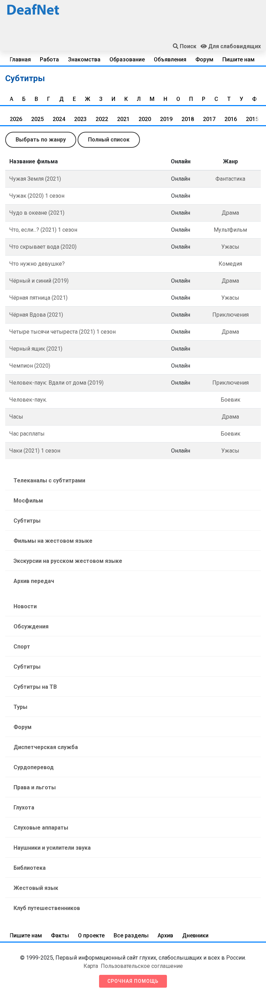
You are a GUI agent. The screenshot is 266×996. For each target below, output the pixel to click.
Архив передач (34, 581)
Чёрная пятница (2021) (38, 297)
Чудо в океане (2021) (36, 212)
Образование (127, 59)
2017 (209, 119)
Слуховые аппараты (41, 827)
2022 (102, 119)
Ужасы (230, 246)
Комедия (230, 263)
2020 (145, 119)
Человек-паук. (28, 399)
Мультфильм (230, 229)
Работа (49, 59)
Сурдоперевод (34, 767)
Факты (60, 935)
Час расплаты (27, 433)
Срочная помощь (133, 981)
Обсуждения (31, 626)
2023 (80, 119)
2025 (37, 119)
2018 (187, 119)
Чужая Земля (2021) (35, 178)
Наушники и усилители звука (52, 847)
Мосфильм (28, 500)
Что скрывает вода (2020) (43, 246)
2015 (252, 119)
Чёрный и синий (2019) (39, 280)
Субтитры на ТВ (35, 687)
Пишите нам (238, 59)
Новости (25, 606)
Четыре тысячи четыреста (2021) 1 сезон (62, 331)
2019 (166, 119)
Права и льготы (35, 787)
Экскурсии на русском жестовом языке (68, 561)
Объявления (170, 59)
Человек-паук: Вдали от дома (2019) (56, 382)
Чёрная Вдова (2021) (36, 314)
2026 (16, 119)
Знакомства (84, 59)
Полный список (109, 139)
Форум (204, 59)
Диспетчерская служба (46, 747)
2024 (59, 119)
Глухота (24, 807)
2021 (123, 119)
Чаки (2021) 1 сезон (34, 450)
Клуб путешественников (47, 908)
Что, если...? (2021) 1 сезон (43, 229)
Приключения (230, 314)
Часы (16, 416)
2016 (230, 119)
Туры (20, 707)
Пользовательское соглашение (142, 966)
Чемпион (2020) (29, 365)
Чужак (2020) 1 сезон (36, 195)
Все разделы (131, 935)
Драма (230, 212)
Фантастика (230, 178)
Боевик (230, 399)
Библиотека (30, 868)
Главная (20, 59)
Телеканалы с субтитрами (49, 480)
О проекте (91, 935)
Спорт (22, 646)
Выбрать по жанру (41, 139)
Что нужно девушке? (37, 263)
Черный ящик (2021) (35, 348)
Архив (165, 935)
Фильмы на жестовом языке (53, 541)
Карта (90, 966)
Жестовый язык (36, 888)
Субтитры (27, 520)
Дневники (195, 935)
